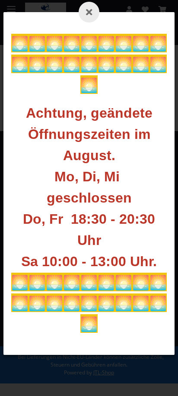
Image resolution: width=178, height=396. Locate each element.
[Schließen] (89, 12)
